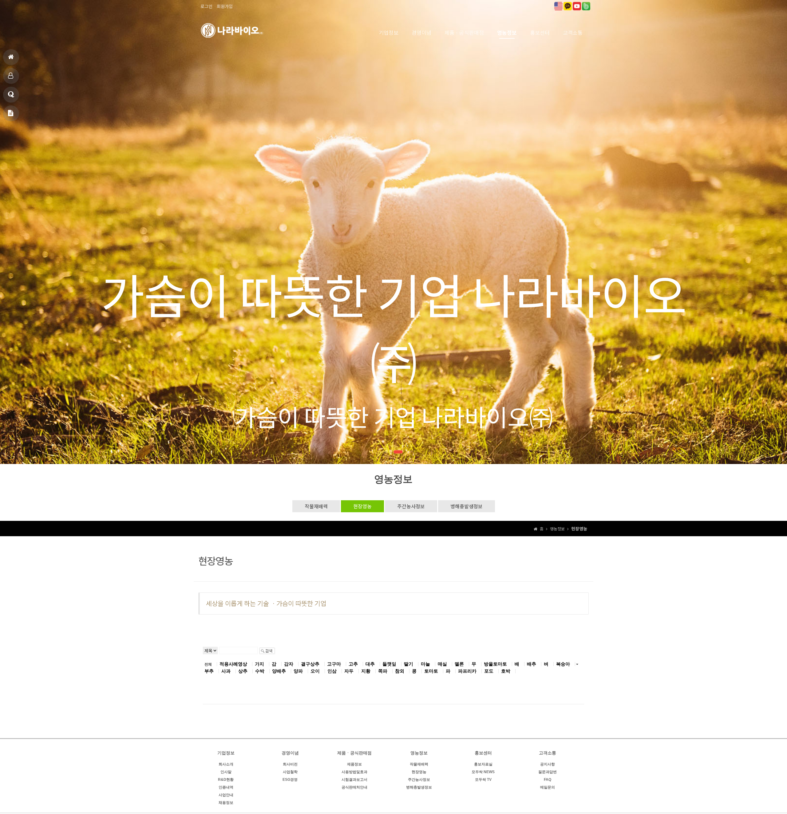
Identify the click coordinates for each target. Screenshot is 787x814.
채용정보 (226, 802)
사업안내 (226, 795)
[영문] (558, 5)
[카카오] (568, 5)
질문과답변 (547, 772)
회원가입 (225, 6)
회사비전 (290, 764)
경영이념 (421, 32)
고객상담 (11, 95)
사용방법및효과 (354, 772)
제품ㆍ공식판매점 (464, 32)
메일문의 (11, 113)
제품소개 (11, 76)
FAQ (547, 779)
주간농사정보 (411, 506)
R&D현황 (226, 779)
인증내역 (226, 787)
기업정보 (388, 32)
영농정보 (507, 32)
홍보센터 (540, 32)
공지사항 (547, 764)
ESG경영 (290, 779)
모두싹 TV (483, 779)
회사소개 (226, 764)
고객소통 (573, 32)
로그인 (206, 6)
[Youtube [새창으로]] (577, 5)
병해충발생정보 (466, 506)
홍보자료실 (483, 764)
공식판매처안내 (354, 787)
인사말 (225, 772)
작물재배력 (316, 506)
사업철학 (290, 772)
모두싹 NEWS (483, 772)
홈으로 (11, 57)
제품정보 (354, 764)
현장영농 (362, 506)
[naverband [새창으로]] (586, 5)
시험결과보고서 (354, 779)
